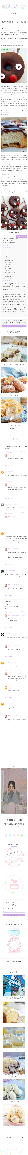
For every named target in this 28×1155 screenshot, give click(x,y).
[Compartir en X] (18, 429)
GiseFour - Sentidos (12, 570)
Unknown (8, 703)
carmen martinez (11, 533)
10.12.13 (23, 645)
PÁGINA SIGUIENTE (7, 760)
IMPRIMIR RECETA (21, 236)
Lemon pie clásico (14, 1049)
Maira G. (16, 1153)
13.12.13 (23, 672)
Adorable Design (7, 90)
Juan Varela (9, 662)
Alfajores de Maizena (14, 1126)
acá (8, 101)
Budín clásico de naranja (14, 1024)
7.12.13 (18, 533)
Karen (7, 633)
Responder (23, 451)
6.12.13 (15, 442)
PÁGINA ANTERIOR (21, 760)
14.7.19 (23, 715)
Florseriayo (9, 504)
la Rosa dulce (10, 471)
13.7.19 (13, 703)
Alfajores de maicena (14, 1101)
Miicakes (6, 1152)
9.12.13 (12, 601)
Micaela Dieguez (14, 455)
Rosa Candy (9, 442)
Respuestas (9, 452)
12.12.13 (15, 662)
